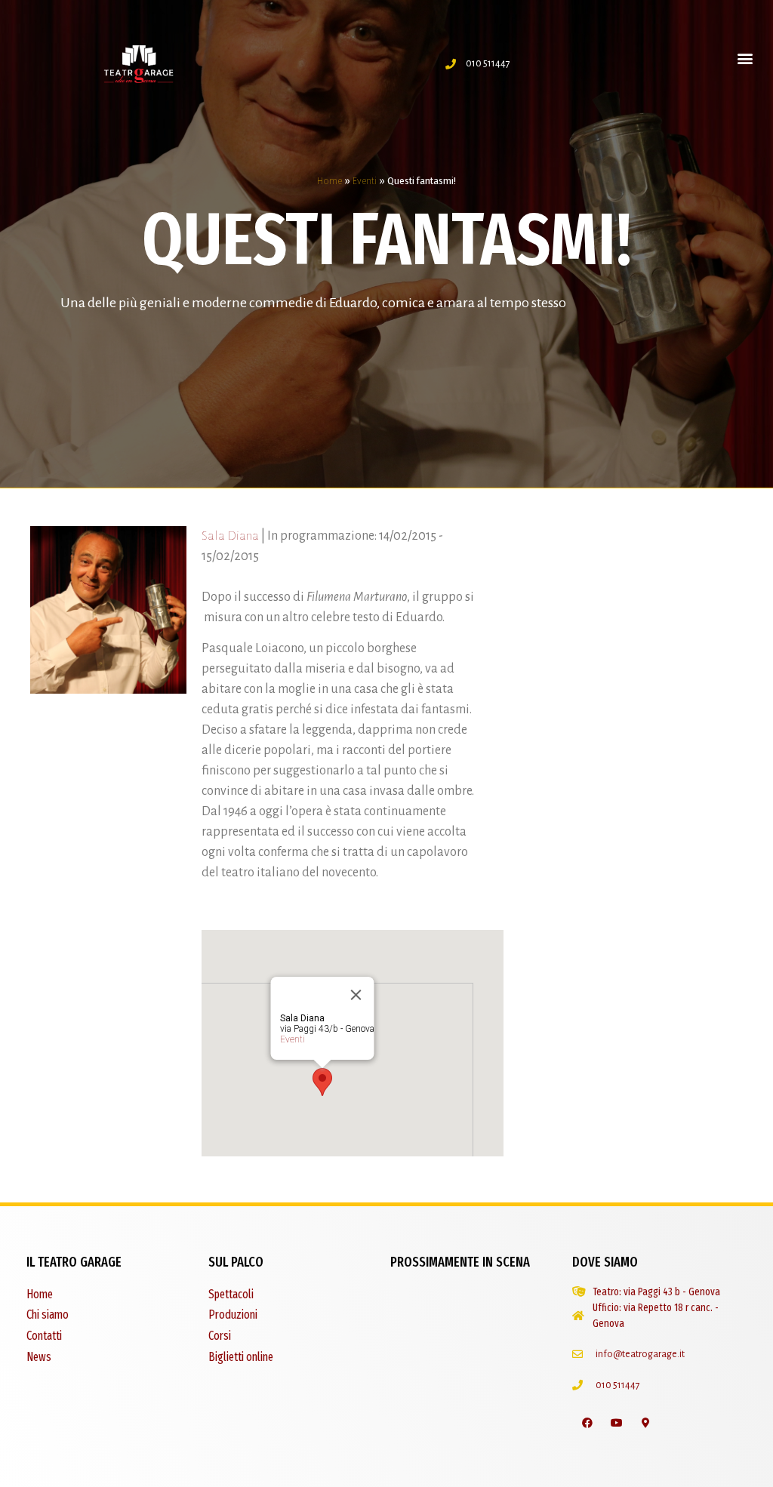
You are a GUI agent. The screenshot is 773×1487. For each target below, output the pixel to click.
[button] (745, 57)
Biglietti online (240, 1357)
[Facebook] (587, 1423)
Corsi (219, 1335)
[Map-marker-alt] (646, 1423)
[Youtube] (616, 1423)
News (38, 1357)
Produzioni (232, 1314)
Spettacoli (231, 1294)
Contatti (44, 1335)
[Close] (355, 995)
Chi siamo (47, 1314)
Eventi (365, 180)
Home (329, 180)
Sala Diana (230, 536)
